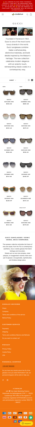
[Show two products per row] (32, 80)
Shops (4, 308)
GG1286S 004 (9, 150)
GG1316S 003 (25, 126)
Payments (5, 328)
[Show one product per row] (29, 80)
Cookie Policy (6, 352)
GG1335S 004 (9, 126)
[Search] (27, 14)
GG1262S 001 (25, 174)
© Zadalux (17, 388)
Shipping (5, 332)
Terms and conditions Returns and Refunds (16, 335)
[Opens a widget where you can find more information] (26, 423)
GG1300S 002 (26, 222)
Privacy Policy (6, 349)
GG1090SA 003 (26, 198)
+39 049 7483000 (8, 366)
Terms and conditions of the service (13, 314)
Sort (12, 80)
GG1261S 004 (9, 198)
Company (5, 311)
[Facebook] (3, 380)
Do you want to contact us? (11, 338)
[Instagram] (7, 380)
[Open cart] (31, 14)
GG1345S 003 (26, 150)
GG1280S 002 (9, 174)
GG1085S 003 (9, 222)
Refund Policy (6, 318)
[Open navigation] (3, 14)
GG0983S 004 (26, 101)
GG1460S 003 (9, 101)
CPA (3, 355)
